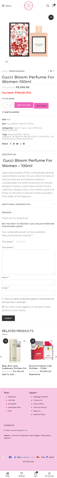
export (17, 128)
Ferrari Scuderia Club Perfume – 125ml (40, 367)
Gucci (23, 128)
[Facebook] (10, 143)
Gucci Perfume (35, 128)
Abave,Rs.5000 (15, 134)
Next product (53, 71)
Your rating (7, 241)
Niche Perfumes (17, 71)
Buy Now (41, 106)
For (52, 137)
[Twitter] (14, 143)
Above (26, 134)
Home (4, 71)
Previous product (48, 71)
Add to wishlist (12, 112)
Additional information (16, 204)
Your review (8, 247)
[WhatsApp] (20, 143)
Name (5, 277)
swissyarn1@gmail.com (18, 430)
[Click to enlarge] (6, 61)
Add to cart (24, 105)
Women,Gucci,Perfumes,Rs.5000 (17, 139)
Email (5, 288)
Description (9, 154)
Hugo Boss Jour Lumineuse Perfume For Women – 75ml (14, 368)
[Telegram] (24, 143)
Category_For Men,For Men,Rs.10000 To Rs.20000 (25, 137)
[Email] (17, 143)
